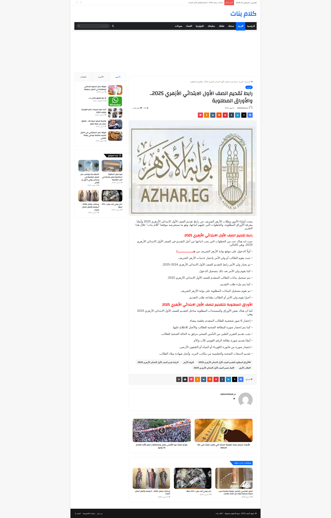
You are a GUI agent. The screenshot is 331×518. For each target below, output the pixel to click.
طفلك (221, 26)
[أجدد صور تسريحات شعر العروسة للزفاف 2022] (115, 113)
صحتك (231, 26)
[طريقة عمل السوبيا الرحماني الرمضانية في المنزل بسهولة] (115, 90)
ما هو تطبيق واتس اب (97, 98)
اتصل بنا (78, 513)
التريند (240, 26)
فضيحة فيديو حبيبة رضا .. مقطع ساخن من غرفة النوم (94, 122)
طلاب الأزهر (244, 367)
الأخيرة (101, 77)
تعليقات (83, 77)
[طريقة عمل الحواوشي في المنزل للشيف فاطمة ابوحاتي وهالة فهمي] (115, 136)
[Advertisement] (165, 50)
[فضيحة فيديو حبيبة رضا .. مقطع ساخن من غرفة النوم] (115, 124)
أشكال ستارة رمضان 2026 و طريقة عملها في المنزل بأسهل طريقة (201, 2)
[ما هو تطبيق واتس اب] (115, 101)
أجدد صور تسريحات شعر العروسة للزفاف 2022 (93, 111)
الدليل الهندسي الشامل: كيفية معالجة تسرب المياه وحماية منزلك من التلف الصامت (235, 492)
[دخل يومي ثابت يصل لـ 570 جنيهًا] (192, 478)
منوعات (178, 26)
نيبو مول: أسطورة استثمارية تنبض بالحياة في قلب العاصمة (112, 177)
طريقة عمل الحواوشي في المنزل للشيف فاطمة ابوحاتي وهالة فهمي (93, 135)
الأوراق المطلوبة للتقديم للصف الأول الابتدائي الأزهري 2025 (223, 362)
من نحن (100, 513)
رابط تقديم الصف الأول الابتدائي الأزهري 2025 (157, 362)
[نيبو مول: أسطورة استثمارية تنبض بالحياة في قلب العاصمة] (112, 166)
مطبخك (211, 26)
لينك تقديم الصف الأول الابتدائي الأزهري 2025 (213, 367)
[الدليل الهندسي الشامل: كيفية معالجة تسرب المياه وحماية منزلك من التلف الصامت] (234, 478)
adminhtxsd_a (242, 108)
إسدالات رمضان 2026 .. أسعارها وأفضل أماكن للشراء (152, 492)
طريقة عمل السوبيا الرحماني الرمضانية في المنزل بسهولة (95, 88)
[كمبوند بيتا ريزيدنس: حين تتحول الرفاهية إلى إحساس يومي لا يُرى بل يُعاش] (88, 166)
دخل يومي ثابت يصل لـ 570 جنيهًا (198, 491)
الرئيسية (251, 26)
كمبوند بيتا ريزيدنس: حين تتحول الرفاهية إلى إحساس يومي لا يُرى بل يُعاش (89, 178)
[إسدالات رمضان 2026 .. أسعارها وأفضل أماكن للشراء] (151, 478)
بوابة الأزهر (187, 362)
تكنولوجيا (200, 26)
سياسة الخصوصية (89, 513)
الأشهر (118, 77)
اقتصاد (189, 26)
